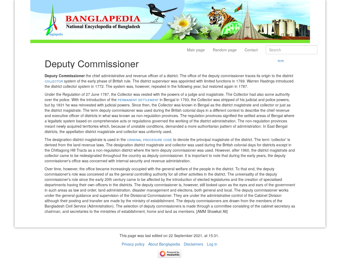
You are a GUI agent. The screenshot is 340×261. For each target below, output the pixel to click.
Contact (251, 49)
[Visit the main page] (170, 21)
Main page (196, 49)
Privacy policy (133, 244)
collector (54, 81)
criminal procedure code (149, 139)
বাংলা (281, 60)
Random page (225, 49)
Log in (212, 244)
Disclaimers (193, 244)
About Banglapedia (164, 244)
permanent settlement (138, 99)
